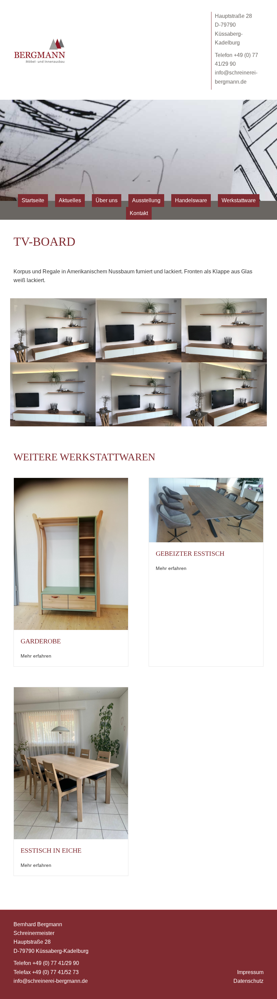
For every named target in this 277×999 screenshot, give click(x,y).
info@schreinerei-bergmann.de (51, 981)
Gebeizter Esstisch (190, 553)
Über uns (107, 200)
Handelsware (191, 200)
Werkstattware (239, 200)
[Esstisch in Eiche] (71, 762)
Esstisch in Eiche (51, 850)
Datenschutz (248, 981)
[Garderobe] (71, 553)
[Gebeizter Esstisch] (206, 510)
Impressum (250, 972)
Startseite (33, 200)
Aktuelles (70, 200)
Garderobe (41, 641)
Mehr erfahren (36, 656)
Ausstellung (146, 200)
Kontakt (139, 213)
